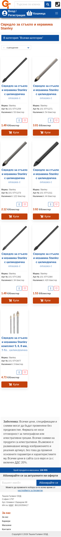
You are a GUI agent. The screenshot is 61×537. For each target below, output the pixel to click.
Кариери (6, 521)
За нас (5, 517)
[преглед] (19, 120)
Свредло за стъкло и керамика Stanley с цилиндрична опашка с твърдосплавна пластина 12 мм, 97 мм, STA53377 (46, 182)
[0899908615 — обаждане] (58, 4)
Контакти (6, 529)
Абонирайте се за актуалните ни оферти (30, 475)
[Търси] (47, 4)
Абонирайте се (48, 482)
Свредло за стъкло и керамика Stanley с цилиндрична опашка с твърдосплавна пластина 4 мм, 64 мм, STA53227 (14, 266)
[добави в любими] (24, 120)
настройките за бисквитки (30, 490)
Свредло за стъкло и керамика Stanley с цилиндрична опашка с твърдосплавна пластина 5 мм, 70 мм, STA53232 (14, 98)
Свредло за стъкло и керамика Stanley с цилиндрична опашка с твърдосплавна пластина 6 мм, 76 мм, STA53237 (46, 266)
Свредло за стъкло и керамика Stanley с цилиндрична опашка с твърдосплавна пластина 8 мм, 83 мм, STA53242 (14, 182)
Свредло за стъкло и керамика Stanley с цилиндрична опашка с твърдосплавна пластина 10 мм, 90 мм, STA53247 (46, 98)
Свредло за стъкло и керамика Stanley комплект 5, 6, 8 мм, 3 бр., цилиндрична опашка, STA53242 (14, 346)
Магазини (6, 525)
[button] (56, 13)
